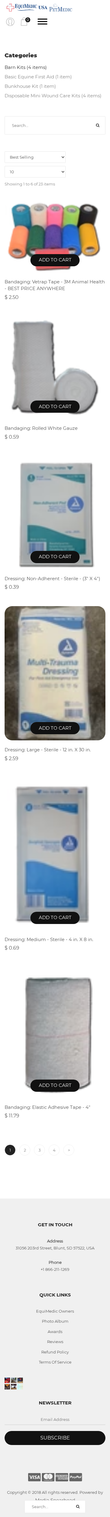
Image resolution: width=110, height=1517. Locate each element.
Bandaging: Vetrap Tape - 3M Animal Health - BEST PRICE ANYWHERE (55, 285)
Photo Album (55, 1321)
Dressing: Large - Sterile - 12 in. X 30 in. (48, 750)
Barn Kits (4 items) (26, 67)
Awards (55, 1331)
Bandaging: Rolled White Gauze (41, 428)
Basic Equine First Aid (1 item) (38, 77)
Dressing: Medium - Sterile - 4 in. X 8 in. (49, 939)
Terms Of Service (55, 1362)
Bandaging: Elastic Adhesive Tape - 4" (47, 1107)
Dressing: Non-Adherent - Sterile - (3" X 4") (52, 578)
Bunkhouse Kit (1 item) (30, 86)
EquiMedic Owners (55, 1311)
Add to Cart (55, 260)
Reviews (55, 1341)
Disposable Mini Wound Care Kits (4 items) (53, 96)
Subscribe (55, 1438)
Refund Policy (55, 1352)
